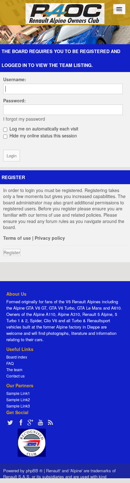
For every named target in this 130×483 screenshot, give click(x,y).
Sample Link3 (18, 405)
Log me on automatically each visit (43, 128)
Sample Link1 (18, 393)
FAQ (10, 363)
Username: (14, 79)
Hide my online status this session (42, 135)
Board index (16, 356)
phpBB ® (34, 471)
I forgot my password (24, 119)
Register (11, 252)
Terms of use (17, 238)
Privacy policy (50, 238)
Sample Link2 (18, 399)
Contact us (15, 375)
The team (14, 369)
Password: (14, 100)
